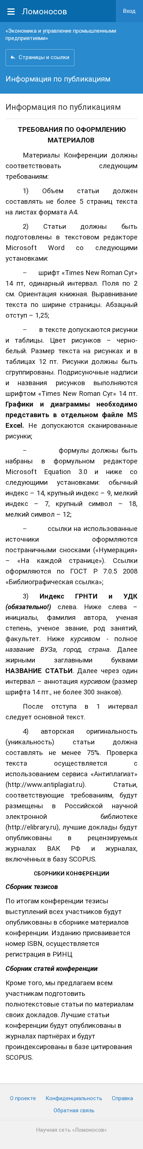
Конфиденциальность (73, 1098)
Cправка (122, 1098)
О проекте (23, 1098)
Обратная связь (74, 1110)
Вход (129, 11)
